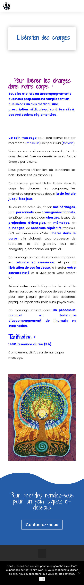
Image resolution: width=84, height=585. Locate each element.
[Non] (79, 573)
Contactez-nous (42, 524)
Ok (42, 579)
